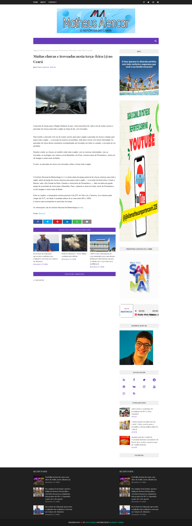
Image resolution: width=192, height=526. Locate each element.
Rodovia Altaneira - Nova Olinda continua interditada (74, 254)
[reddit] (154, 380)
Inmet (64, 177)
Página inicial (38, 50)
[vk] (134, 386)
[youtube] (154, 386)
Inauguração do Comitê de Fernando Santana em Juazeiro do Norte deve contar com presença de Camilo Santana (145, 441)
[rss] (124, 380)
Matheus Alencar (42, 67)
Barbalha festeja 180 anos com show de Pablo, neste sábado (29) (57, 478)
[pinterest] (157, 2)
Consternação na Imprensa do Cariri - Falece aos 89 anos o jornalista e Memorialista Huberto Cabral (145, 425)
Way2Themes (90, 522)
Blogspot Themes (116, 522)
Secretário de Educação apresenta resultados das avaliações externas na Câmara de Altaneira (45, 257)
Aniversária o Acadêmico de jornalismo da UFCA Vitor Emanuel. (142, 411)
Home (35, 2)
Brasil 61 (42, 214)
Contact (52, 2)
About (43, 2)
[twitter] (148, 2)
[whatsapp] (124, 393)
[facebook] (143, 2)
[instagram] (153, 2)
